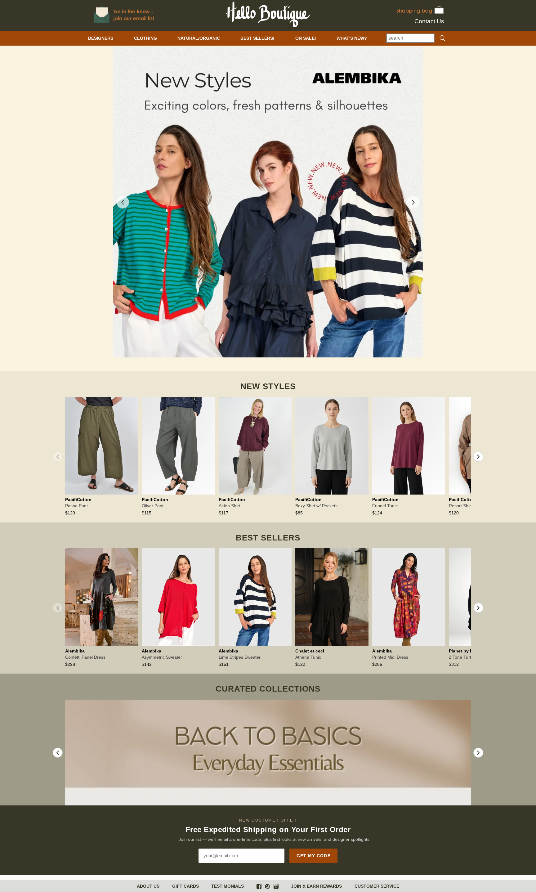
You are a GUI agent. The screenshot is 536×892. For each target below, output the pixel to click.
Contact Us (429, 21)
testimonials (227, 886)
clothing (145, 38)
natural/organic (198, 38)
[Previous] (58, 457)
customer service (377, 886)
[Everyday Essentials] (268, 752)
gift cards (185, 886)
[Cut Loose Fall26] (268, 202)
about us (148, 886)
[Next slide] (413, 202)
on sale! (305, 38)
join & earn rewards (316, 886)
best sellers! (257, 38)
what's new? (352, 38)
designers (100, 38)
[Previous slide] (123, 202)
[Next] (478, 457)
